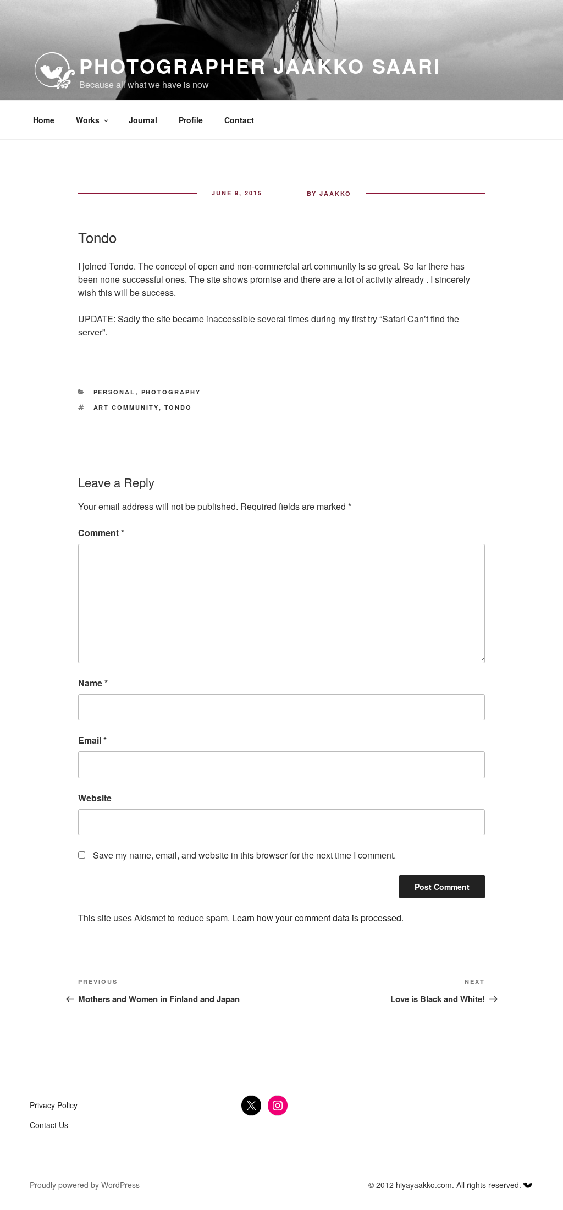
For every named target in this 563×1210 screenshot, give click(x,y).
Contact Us (49, 1124)
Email (92, 740)
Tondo (121, 266)
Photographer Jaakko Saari (260, 65)
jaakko (335, 193)
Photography (171, 392)
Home (43, 119)
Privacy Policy (54, 1104)
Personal (114, 392)
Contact (239, 119)
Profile (191, 119)
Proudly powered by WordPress (85, 1184)
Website (95, 797)
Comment (101, 532)
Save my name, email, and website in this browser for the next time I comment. (244, 855)
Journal (143, 119)
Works (88, 119)
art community (126, 407)
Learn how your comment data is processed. (318, 917)
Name (93, 682)
